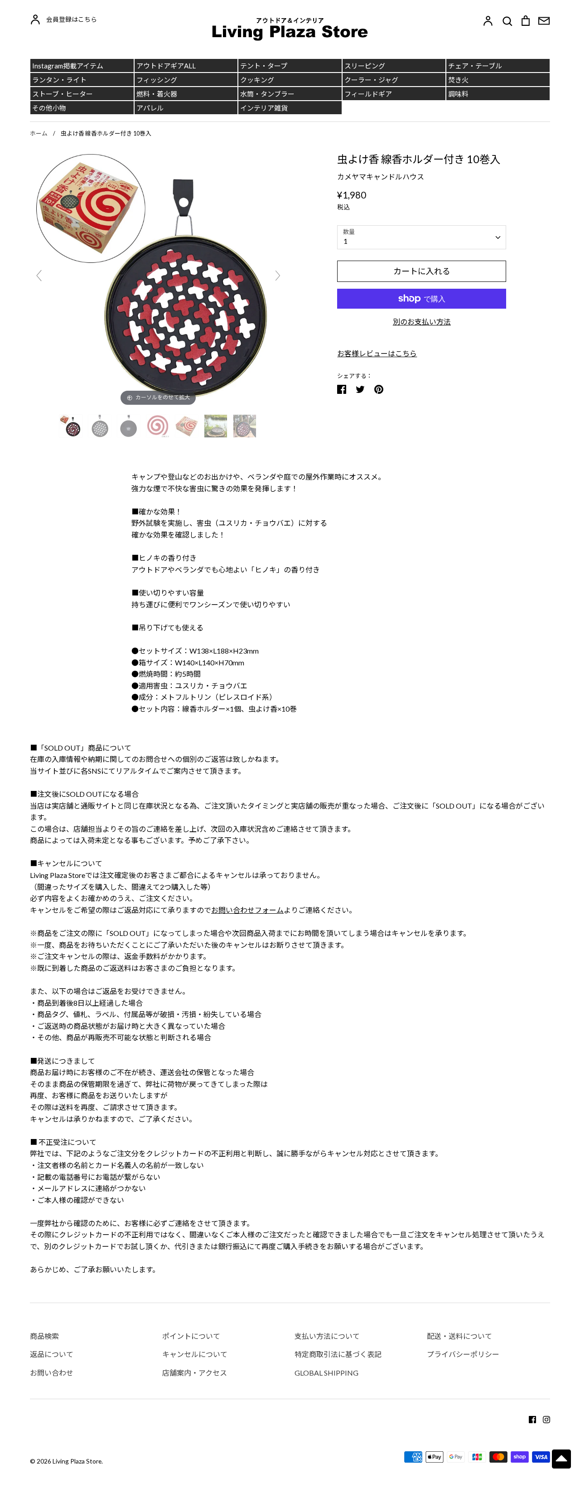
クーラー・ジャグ (371, 80)
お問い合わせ (51, 1372)
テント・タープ (263, 66)
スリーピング (364, 66)
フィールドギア (368, 94)
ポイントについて (191, 1336)
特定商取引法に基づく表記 (338, 1354)
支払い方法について (327, 1336)
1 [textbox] (345, 241)
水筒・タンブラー (267, 94)
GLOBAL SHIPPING (326, 1372)
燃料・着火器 (156, 94)
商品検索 (44, 1336)
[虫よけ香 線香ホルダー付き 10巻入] (71, 426)
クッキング (257, 80)
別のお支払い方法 (422, 321)
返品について (51, 1354)
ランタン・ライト (59, 80)
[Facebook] (529, 1418)
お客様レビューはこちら (377, 353)
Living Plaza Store (77, 1461)
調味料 (458, 94)
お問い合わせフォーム (247, 910)
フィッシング (156, 80)
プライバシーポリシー (463, 1354)
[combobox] (421, 237)
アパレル (150, 108)
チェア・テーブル (475, 66)
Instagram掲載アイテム (67, 66)
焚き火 (458, 80)
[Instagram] (543, 1418)
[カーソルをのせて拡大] (158, 279)
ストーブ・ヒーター (62, 94)
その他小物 (49, 108)
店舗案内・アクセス (194, 1372)
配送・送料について (459, 1336)
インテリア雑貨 (264, 108)
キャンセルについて (194, 1354)
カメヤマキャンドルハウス (380, 176)
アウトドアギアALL (166, 66)
